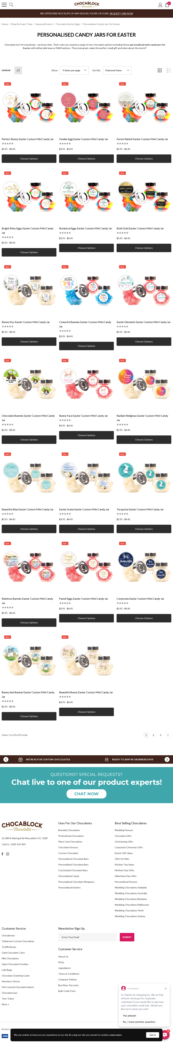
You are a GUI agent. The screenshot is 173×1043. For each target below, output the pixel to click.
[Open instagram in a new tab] (8, 854)
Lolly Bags (7, 969)
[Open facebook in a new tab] (2, 854)
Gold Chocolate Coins (13, 952)
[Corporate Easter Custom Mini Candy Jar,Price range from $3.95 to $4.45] (144, 566)
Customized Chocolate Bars (73, 870)
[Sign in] (160, 4)
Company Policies (67, 979)
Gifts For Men (122, 858)
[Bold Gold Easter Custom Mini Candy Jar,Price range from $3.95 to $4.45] (144, 196)
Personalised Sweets (69, 887)
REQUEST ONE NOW (121, 13)
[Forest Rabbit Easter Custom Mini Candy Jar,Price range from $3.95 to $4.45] (144, 107)
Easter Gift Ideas (124, 853)
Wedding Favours (124, 830)
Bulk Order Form (67, 990)
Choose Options (29, 158)
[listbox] (117, 70)
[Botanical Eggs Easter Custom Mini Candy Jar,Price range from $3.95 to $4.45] (86, 196)
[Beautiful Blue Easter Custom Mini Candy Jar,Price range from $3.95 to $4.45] (29, 477)
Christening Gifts (124, 841)
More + (5, 1004)
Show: (55, 70)
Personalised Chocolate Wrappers (76, 881)
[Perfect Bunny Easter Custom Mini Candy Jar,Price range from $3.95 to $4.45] (29, 107)
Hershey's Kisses (11, 981)
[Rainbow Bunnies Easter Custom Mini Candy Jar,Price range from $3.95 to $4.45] (29, 566)
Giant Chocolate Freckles (15, 964)
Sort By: (96, 70)
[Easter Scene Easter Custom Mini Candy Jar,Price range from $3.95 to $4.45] (86, 477)
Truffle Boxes (9, 946)
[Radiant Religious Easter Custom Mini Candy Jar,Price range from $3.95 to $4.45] (144, 383)
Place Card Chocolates (70, 841)
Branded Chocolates (69, 830)
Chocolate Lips (9, 992)
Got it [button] (153, 1035)
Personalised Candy (68, 876)
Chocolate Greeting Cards (16, 975)
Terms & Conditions (68, 973)
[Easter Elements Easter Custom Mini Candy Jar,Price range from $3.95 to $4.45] (144, 290)
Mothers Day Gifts (124, 870)
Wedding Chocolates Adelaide (131, 887)
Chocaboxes (8, 935)
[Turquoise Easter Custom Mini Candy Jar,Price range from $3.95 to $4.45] (144, 477)
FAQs (61, 962)
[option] (44, 759)
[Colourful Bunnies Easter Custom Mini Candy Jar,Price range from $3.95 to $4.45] (86, 290)
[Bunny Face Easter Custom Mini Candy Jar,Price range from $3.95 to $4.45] (86, 383)
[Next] (168, 735)
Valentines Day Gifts (126, 876)
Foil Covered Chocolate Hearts (18, 987)
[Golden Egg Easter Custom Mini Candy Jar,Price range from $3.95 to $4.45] (86, 107)
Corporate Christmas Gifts (129, 847)
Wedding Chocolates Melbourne (132, 904)
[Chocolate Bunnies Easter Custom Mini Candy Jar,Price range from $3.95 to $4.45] (29, 383)
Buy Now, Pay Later (68, 985)
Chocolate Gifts (123, 835)
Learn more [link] (115, 1035)
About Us (63, 956)
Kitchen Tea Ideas (124, 864)
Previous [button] (5, 759)
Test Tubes (8, 998)
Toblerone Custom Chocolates (18, 941)
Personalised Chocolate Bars (73, 858)
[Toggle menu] (4, 4)
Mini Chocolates (10, 958)
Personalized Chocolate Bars (73, 864)
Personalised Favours (126, 881)
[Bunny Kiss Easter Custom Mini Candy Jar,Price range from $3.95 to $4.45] (29, 290)
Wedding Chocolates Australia (131, 893)
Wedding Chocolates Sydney (130, 916)
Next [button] (167, 759)
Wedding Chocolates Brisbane (131, 899)
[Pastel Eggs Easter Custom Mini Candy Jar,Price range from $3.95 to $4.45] (86, 566)
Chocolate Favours (68, 847)
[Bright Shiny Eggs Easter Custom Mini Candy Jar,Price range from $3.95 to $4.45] (29, 196)
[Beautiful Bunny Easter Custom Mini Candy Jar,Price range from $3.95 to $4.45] (86, 660)
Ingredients (64, 968)
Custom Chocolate (68, 853)
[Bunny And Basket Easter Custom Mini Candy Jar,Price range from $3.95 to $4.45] (29, 660)
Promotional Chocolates (71, 835)
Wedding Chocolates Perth (129, 910)
